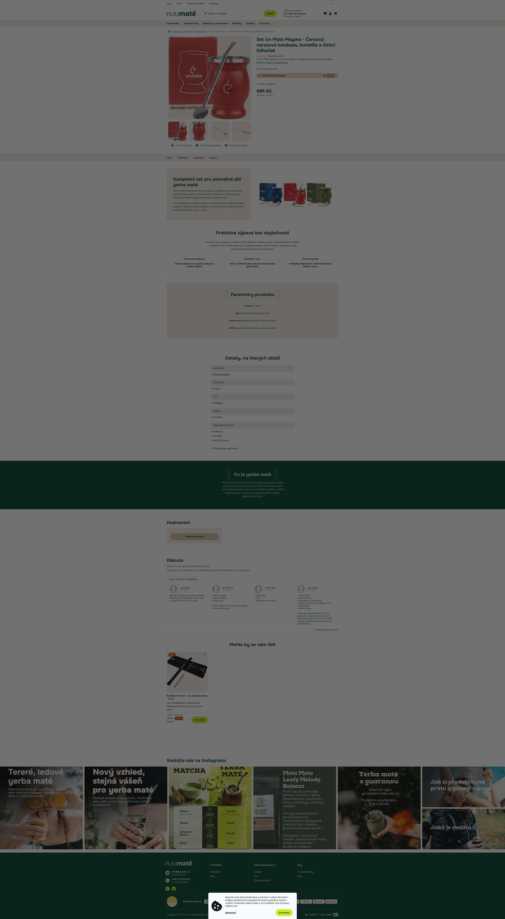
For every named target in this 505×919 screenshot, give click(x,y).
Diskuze (213, 157)
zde (235, 906)
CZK (333, 3)
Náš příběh (215, 872)
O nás (179, 3)
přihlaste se (227, 570)
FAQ (256, 876)
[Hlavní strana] (169, 31)
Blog (169, 3)
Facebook (167, 889)
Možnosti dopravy (331, 75)
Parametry (182, 157)
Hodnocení (198, 157)
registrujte (244, 570)
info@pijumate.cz (180, 871)
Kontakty (213, 3)
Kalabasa (218, 403)
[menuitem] (174, 23)
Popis (169, 157)
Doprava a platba (195, 3)
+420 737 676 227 (180, 879)
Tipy (299, 876)
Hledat (270, 13)
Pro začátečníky (305, 872)
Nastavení (230, 912)
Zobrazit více (281, 62)
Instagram (174, 889)
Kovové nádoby (221, 374)
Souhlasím (284, 912)
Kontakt (258, 872)
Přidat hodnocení (194, 536)
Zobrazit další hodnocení (326, 630)
